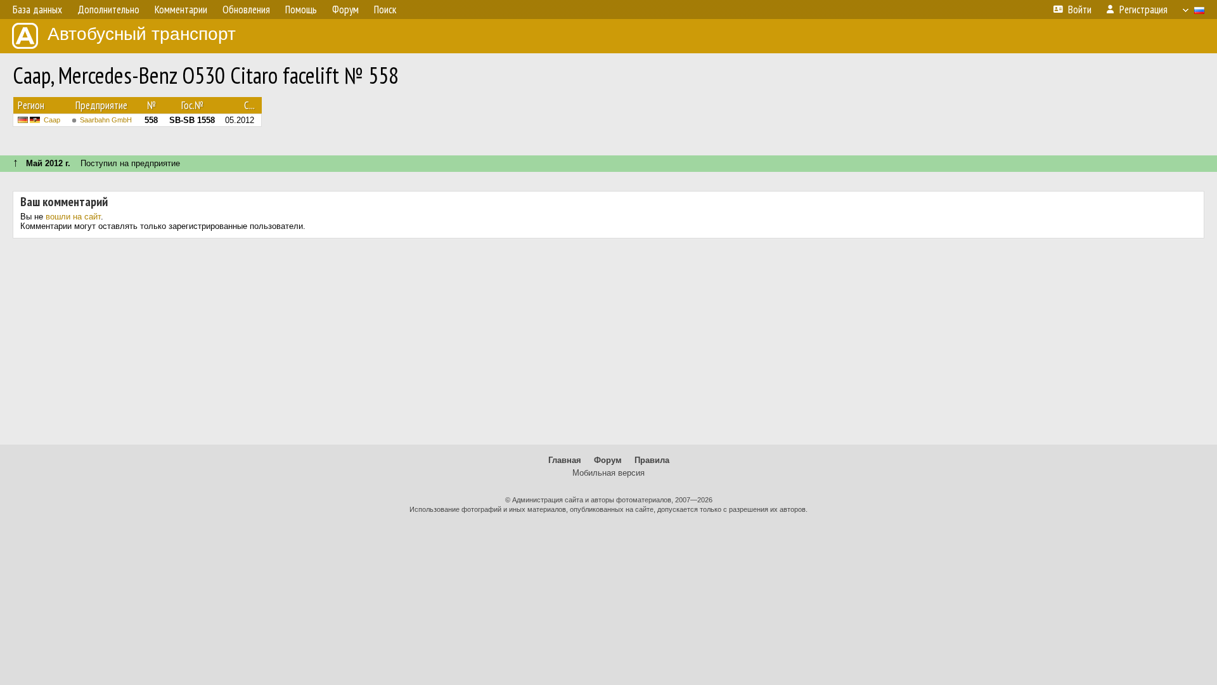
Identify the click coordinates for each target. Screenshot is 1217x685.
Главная (564, 460)
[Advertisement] (608, 346)
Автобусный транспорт (142, 34)
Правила (651, 460)
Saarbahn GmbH (106, 120)
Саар (52, 120)
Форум (608, 460)
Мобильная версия (608, 473)
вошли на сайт (73, 216)
